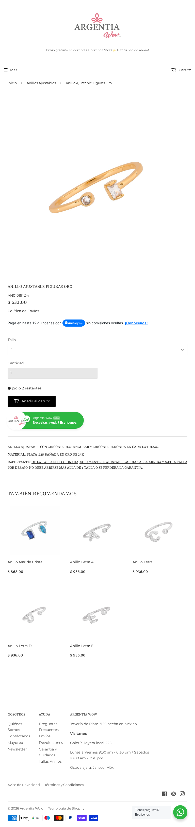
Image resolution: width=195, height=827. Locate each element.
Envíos (45, 736)
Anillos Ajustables (41, 83)
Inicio (12, 83)
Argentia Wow (31, 808)
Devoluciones (51, 742)
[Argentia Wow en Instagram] (182, 794)
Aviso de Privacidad (24, 785)
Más (13, 70)
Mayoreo (15, 742)
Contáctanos (19, 736)
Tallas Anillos (50, 761)
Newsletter (17, 749)
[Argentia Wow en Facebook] (164, 794)
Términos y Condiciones (64, 785)
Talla (12, 339)
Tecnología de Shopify (66, 808)
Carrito (184, 70)
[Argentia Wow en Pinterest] (173, 794)
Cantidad (16, 363)
